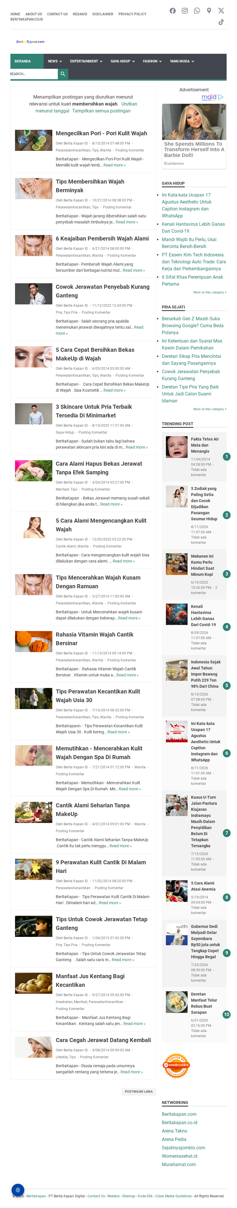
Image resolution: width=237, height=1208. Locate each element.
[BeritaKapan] (27, 42)
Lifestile (62, 1057)
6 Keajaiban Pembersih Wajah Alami (102, 238)
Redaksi (80, 14)
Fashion (150, 61)
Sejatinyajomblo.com (183, 1147)
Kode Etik (145, 1196)
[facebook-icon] (172, 11)
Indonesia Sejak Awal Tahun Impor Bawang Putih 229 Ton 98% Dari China (206, 674)
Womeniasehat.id (179, 1156)
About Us (33, 14)
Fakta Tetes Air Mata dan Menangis (205, 445)
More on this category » (210, 292)
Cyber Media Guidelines (173, 1196)
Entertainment (84, 61)
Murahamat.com (179, 1164)
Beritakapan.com (179, 1114)
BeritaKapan (36, 1196)
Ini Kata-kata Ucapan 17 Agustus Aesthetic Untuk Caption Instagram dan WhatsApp (205, 741)
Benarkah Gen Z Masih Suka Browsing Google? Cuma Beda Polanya (193, 325)
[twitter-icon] (221, 11)
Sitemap (128, 1196)
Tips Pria (70, 312)
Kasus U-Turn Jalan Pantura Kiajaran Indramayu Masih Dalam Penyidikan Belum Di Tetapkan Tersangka (204, 821)
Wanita (105, 150)
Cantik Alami (66, 546)
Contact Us (57, 14)
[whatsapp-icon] (196, 11)
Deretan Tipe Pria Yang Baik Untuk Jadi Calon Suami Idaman (190, 394)
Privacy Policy (132, 14)
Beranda (23, 61)
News (53, 61)
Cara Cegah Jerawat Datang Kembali (103, 1040)
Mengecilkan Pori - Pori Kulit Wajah (101, 133)
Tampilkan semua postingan (101, 111)
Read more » (114, 165)
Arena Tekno (174, 1131)
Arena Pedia (174, 1139)
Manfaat (62, 489)
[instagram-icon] (184, 11)
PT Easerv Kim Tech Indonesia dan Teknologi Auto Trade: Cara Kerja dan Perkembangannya (194, 261)
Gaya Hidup (120, 61)
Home (15, 14)
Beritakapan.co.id (26, 19)
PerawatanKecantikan (73, 150)
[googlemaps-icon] (209, 11)
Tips (95, 150)
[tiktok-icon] (221, 22)
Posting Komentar (130, 150)
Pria (59, 312)
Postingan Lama (139, 1092)
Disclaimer (102, 14)
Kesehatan (64, 1002)
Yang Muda (180, 61)
